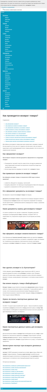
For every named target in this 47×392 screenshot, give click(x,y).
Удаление (7, 35)
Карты (6, 49)
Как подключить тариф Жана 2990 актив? (13, 377)
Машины (7, 75)
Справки (7, 59)
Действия (7, 19)
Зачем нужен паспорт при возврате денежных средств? (20, 141)
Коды (6, 43)
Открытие (7, 37)
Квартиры (7, 77)
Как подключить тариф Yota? (10, 369)
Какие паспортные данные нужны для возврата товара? (20, 139)
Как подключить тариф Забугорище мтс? (13, 373)
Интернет (7, 92)
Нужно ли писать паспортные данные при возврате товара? (21, 137)
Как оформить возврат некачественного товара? (18, 131)
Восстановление (9, 68)
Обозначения (8, 29)
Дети (6, 67)
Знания (7, 25)
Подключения (8, 51)
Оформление (8, 55)
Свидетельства (9, 65)
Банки (6, 86)
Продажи (7, 106)
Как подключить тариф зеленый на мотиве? (14, 375)
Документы (6, 53)
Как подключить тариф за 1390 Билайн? (13, 371)
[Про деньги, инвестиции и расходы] (12, 9)
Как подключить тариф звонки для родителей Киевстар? (17, 381)
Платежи (7, 88)
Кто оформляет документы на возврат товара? (17, 127)
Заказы (7, 104)
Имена (6, 17)
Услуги (5, 90)
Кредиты (5, 71)
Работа (7, 21)
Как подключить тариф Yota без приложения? (14, 367)
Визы (6, 102)
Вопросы (5, 15)
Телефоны (7, 78)
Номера (7, 31)
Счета (4, 33)
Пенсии (7, 100)
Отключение (8, 45)
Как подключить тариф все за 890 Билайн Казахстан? (16, 365)
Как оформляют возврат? (12, 123)
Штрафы (7, 98)
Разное (5, 23)
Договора (7, 57)
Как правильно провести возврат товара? (16, 125)
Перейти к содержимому (8, 7)
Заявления (8, 84)
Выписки (7, 41)
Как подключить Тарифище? (10, 383)
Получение (8, 73)
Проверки (7, 47)
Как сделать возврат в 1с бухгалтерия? (15, 133)
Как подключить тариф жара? (10, 379)
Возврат (7, 96)
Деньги (7, 80)
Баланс (7, 39)
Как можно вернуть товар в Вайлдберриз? (16, 135)
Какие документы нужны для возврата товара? (17, 129)
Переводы (7, 94)
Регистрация (8, 63)
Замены (7, 61)
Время (6, 27)
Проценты (7, 82)
